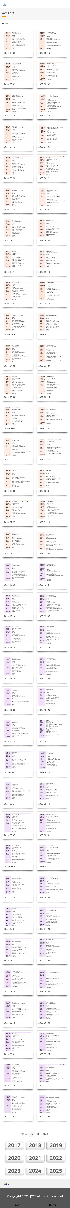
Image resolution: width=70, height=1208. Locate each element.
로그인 (17, 1204)
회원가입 (52, 1204)
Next (46, 1134)
